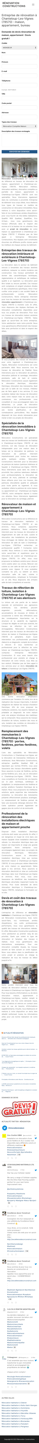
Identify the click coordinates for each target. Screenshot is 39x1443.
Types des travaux (9, 122)
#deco (26, 1200)
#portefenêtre (26, 1152)
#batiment (11, 1246)
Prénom (5, 62)
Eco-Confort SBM (14, 1135)
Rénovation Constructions (13, 5)
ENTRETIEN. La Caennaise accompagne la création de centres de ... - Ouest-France (19, 1056)
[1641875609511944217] (19, 1206)
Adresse (5, 112)
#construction (12, 1292)
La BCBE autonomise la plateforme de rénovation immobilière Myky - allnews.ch (19, 1084)
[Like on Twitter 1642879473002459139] (16, 1158)
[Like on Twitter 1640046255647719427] (16, 1302)
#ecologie (11, 1377)
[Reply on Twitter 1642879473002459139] (9, 1158)
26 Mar (21, 1264)
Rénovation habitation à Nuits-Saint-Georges (19, 1405)
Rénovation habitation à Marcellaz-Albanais (19, 1413)
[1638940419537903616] (19, 1387)
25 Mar (22, 1312)
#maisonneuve (13, 1338)
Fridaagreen (12, 1357)
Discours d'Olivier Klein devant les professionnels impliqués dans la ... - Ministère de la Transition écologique (18, 1037)
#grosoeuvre (12, 1297)
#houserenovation (14, 1198)
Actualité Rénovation (14, 1033)
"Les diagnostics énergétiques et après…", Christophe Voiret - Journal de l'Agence (19, 1062)
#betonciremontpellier (16, 1343)
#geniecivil (20, 1290)
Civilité (4, 43)
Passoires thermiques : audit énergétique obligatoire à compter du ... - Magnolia (19, 1090)
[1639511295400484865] (19, 1351)
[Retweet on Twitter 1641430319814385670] (13, 1254)
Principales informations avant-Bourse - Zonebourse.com (18, 1079)
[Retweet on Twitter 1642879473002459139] (13, 1158)
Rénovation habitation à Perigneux (15, 1426)
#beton (10, 1347)
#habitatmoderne (14, 1340)
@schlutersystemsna (15, 1189)
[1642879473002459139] (19, 1158)
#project (33, 1200)
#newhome (20, 1194)
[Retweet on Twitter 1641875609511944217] (13, 1206)
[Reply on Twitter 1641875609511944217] (9, 1206)
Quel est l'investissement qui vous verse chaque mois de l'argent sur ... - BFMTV (18, 1043)
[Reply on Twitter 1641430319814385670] (9, 1254)
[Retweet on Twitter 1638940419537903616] (13, 1387)
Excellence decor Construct (18, 1213)
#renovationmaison (14, 1147)
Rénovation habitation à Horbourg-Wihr (17, 1419)
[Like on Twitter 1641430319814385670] (16, 1254)
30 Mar (21, 1216)
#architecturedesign (15, 1244)
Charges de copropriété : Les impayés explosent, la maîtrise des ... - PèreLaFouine (18, 1068)
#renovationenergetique (16, 1379)
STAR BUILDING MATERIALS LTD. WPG (20, 1166)
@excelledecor (11, 1216)
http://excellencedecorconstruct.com (21, 1239)
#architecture (30, 1290)
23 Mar (33, 1357)
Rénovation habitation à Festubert (15, 1424)
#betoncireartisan (14, 1326)
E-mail (4, 71)
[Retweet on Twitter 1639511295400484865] (13, 1350)
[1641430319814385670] (19, 1255)
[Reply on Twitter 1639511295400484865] (9, 1350)
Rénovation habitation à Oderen (14, 1403)
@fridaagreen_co (23, 1357)
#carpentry (11, 1194)
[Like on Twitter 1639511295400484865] (16, 1350)
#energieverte (12, 1381)
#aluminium (11, 1155)
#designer (20, 1200)
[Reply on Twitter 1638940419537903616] (9, 1387)
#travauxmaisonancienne (17, 1384)
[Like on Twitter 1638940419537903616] (16, 1387)
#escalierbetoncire (14, 1329)
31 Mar (22, 1170)
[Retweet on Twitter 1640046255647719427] (13, 1302)
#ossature (27, 1294)
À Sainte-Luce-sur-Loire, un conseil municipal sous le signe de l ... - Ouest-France (19, 1074)
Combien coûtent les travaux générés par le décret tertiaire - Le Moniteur (19, 1050)
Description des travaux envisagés (16, 131)
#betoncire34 (12, 1322)
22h (35, 1135)
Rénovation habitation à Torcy (13, 1416)
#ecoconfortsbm (13, 1152)
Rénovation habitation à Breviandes (16, 1421)
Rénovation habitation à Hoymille (15, 1411)
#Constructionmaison (15, 1251)
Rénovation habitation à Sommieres (16, 1408)
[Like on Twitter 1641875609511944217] (16, 1206)
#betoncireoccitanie (15, 1324)
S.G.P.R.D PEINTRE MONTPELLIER (21, 1309)
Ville (3, 94)
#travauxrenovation (26, 1381)
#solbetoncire (12, 1331)
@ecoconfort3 (27, 1135)
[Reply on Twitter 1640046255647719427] (9, 1302)
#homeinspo (27, 1198)
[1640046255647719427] (19, 1303)
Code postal (6, 103)
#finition (21, 1297)
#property (11, 1200)
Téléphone (6, 81)
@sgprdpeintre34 (12, 1312)
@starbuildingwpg (12, 1170)
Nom (4, 52)
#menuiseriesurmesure (16, 1150)
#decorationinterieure (15, 1333)
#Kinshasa (29, 1297)
